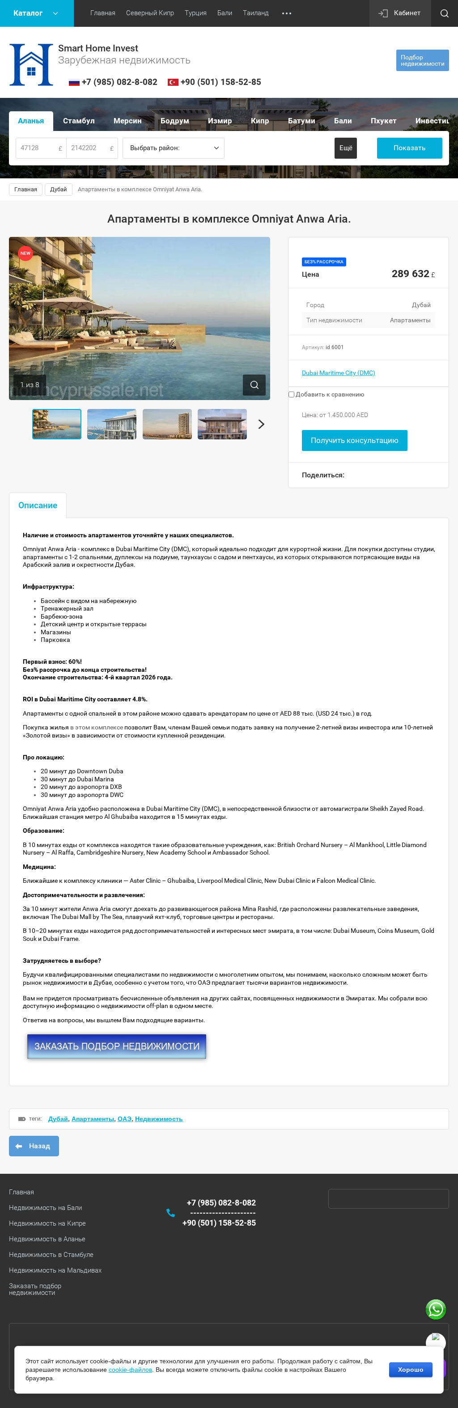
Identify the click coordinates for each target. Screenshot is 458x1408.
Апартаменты (93, 1118)
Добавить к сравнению (329, 394)
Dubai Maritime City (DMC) (338, 372)
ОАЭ (124, 1118)
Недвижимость (159, 1118)
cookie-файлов (130, 1369)
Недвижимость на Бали (45, 1208)
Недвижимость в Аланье (47, 1239)
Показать (410, 147)
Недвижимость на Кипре (47, 1223)
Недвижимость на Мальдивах (55, 1270)
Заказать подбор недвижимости (35, 1289)
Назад (39, 1146)
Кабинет (407, 13)
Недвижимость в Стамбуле (51, 1255)
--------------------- (223, 1213)
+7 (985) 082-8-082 (119, 82)
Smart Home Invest (98, 48)
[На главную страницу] (31, 64)
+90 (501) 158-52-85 (221, 82)
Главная (21, 1192)
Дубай (58, 1118)
